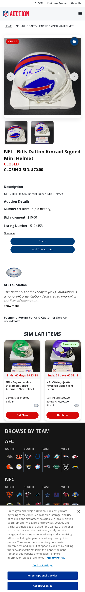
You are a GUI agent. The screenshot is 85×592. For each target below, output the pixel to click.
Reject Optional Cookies (42, 575)
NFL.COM (38, 3)
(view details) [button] (12, 321)
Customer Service (57, 3)
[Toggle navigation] (80, 14)
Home (8, 26)
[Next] (74, 76)
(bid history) (42, 209)
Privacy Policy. (55, 557)
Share (42, 241)
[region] (42, 548)
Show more (9, 233)
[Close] (78, 511)
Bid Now (22, 415)
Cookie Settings (43, 565)
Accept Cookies (42, 585)
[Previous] (11, 76)
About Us (76, 3)
